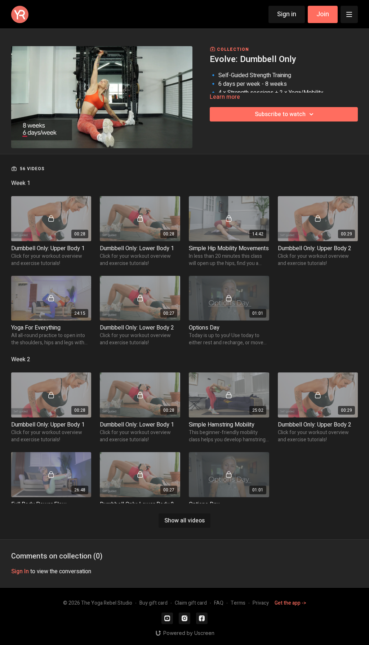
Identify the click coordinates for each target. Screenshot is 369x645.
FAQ (218, 603)
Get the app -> (290, 603)
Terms (238, 603)
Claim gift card (191, 603)
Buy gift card (153, 603)
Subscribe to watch (280, 114)
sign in (20, 571)
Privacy (261, 603)
